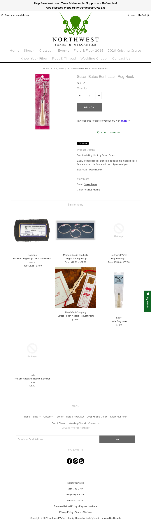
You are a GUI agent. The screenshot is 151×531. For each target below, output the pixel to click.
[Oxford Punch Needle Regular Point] (75, 306)
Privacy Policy (66, 512)
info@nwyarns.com (75, 494)
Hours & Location (75, 500)
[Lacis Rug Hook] (119, 312)
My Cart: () (144, 15)
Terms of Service (83, 512)
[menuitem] (15, 50)
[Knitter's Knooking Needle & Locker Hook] (32, 369)
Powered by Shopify (111, 517)
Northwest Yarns (57, 517)
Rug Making (60, 68)
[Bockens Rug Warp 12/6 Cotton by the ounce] (32, 249)
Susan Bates (90, 184)
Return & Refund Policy (65, 506)
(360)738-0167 (75, 488)
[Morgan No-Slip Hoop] (75, 249)
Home (46, 68)
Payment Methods (88, 506)
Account (131, 15)
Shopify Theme (74, 517)
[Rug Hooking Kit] (119, 249)
